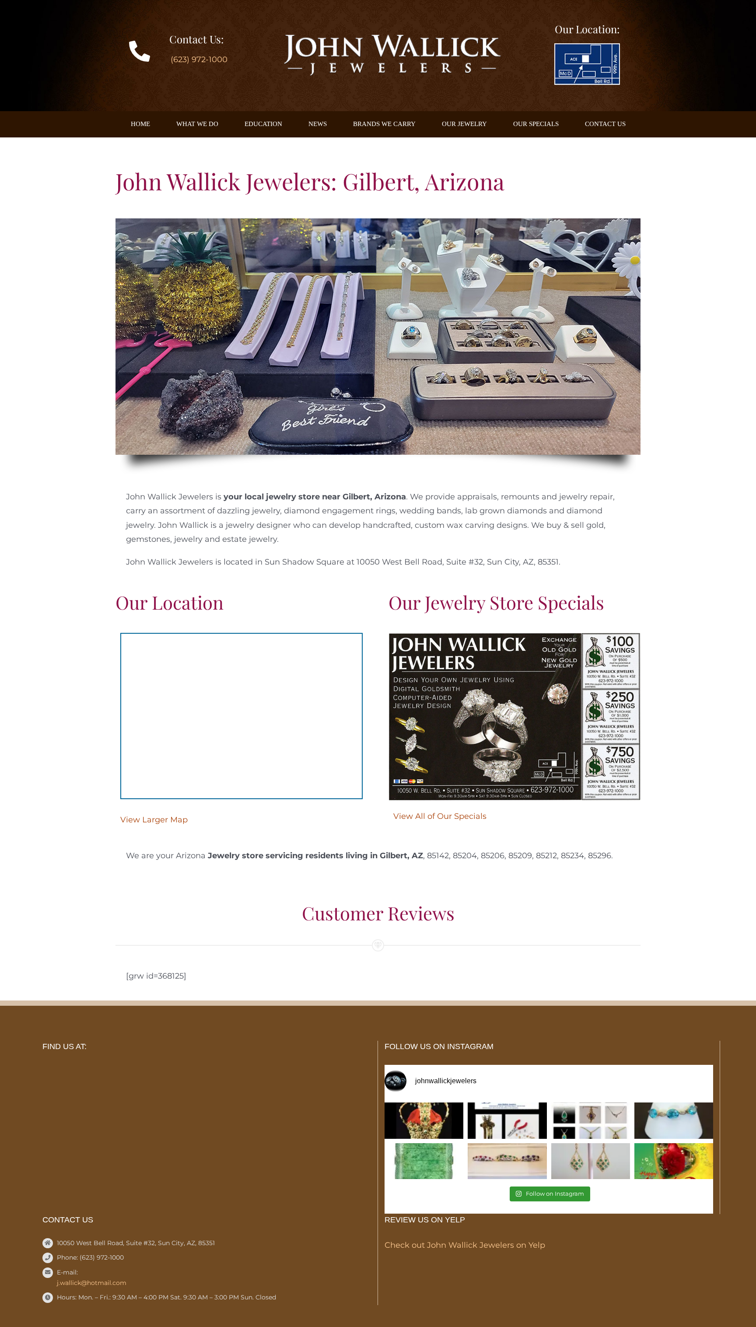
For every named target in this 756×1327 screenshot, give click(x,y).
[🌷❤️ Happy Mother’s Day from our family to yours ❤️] (673, 1161)
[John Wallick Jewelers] (392, 38)
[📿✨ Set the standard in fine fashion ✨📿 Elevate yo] (590, 1120)
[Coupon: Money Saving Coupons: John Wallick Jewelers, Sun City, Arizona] (514, 637)
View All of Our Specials (439, 816)
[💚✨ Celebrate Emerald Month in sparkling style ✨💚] (590, 1161)
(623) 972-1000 (199, 59)
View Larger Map (154, 820)
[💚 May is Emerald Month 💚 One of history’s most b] (424, 1120)
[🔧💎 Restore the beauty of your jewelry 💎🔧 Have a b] (507, 1120)
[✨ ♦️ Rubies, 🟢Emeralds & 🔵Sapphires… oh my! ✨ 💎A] (507, 1161)
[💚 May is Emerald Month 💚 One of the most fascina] (424, 1161)
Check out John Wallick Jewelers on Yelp (465, 1245)
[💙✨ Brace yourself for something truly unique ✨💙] (673, 1120)
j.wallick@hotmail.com (91, 1283)
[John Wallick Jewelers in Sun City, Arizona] (587, 47)
